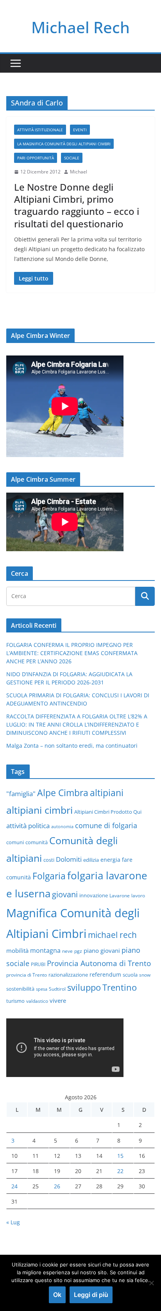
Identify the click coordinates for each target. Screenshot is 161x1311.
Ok (57, 1294)
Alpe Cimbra (62, 792)
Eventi (80, 129)
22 (120, 1171)
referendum (105, 974)
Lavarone (119, 895)
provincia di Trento (26, 975)
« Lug (13, 1222)
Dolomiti (69, 859)
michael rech (112, 934)
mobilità (17, 950)
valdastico (37, 1001)
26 (57, 1186)
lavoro (138, 895)
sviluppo (84, 987)
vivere (58, 1000)
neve (67, 951)
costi (48, 859)
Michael (78, 171)
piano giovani (102, 951)
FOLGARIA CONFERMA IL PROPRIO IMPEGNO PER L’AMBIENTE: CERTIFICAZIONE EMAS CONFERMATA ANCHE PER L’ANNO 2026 (72, 653)
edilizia (91, 859)
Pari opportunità (35, 158)
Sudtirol (57, 989)
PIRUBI (38, 964)
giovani (65, 894)
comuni (15, 842)
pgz (78, 951)
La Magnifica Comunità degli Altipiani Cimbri (64, 143)
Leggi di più (91, 1294)
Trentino (119, 987)
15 (120, 1155)
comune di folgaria (106, 825)
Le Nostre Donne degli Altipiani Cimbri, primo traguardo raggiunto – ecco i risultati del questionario (76, 205)
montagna (45, 950)
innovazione (93, 895)
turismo (15, 1000)
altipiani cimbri (39, 809)
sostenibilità (20, 988)
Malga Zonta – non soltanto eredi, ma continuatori (72, 745)
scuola (130, 974)
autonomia (62, 826)
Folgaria (49, 876)
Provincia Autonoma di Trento (99, 963)
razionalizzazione (68, 974)
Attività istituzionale (40, 129)
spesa (41, 989)
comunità (36, 842)
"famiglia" (21, 793)
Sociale (71, 158)
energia (110, 859)
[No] (151, 1283)
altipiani (106, 792)
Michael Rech (80, 27)
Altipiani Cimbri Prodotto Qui (107, 811)
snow (144, 975)
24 (14, 1186)
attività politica (28, 825)
